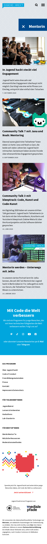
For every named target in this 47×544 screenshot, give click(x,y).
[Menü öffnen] (43, 4)
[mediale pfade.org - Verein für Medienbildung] (33, 508)
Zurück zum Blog (23, 26)
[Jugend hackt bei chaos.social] (11, 334)
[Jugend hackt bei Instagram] (23, 334)
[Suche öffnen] (36, 5)
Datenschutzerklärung (32, 527)
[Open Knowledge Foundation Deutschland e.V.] (13, 508)
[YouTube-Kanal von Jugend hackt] (29, 334)
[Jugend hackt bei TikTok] (17, 334)
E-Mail (41, 341)
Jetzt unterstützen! (22, 492)
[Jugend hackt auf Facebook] (36, 334)
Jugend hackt (13, 7)
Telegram (25, 344)
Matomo (5, 523)
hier (32, 525)
